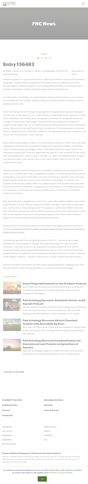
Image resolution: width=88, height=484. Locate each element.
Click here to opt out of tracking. (61, 473)
